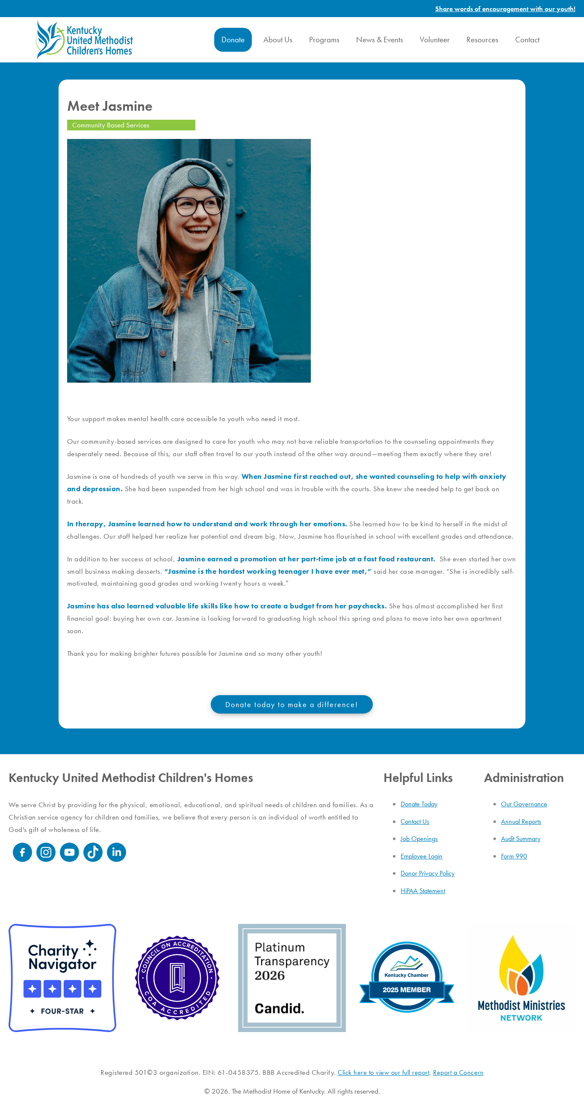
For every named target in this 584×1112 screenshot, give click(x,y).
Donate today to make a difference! (291, 704)
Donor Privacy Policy (427, 873)
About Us (277, 39)
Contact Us (415, 821)
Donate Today (419, 803)
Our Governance (524, 803)
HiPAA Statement (423, 890)
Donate (233, 39)
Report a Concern (458, 1072)
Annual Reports (521, 821)
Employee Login (421, 856)
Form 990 (514, 856)
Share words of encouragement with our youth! (505, 8)
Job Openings (419, 838)
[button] (233, 40)
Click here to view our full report (383, 1072)
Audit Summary (520, 838)
